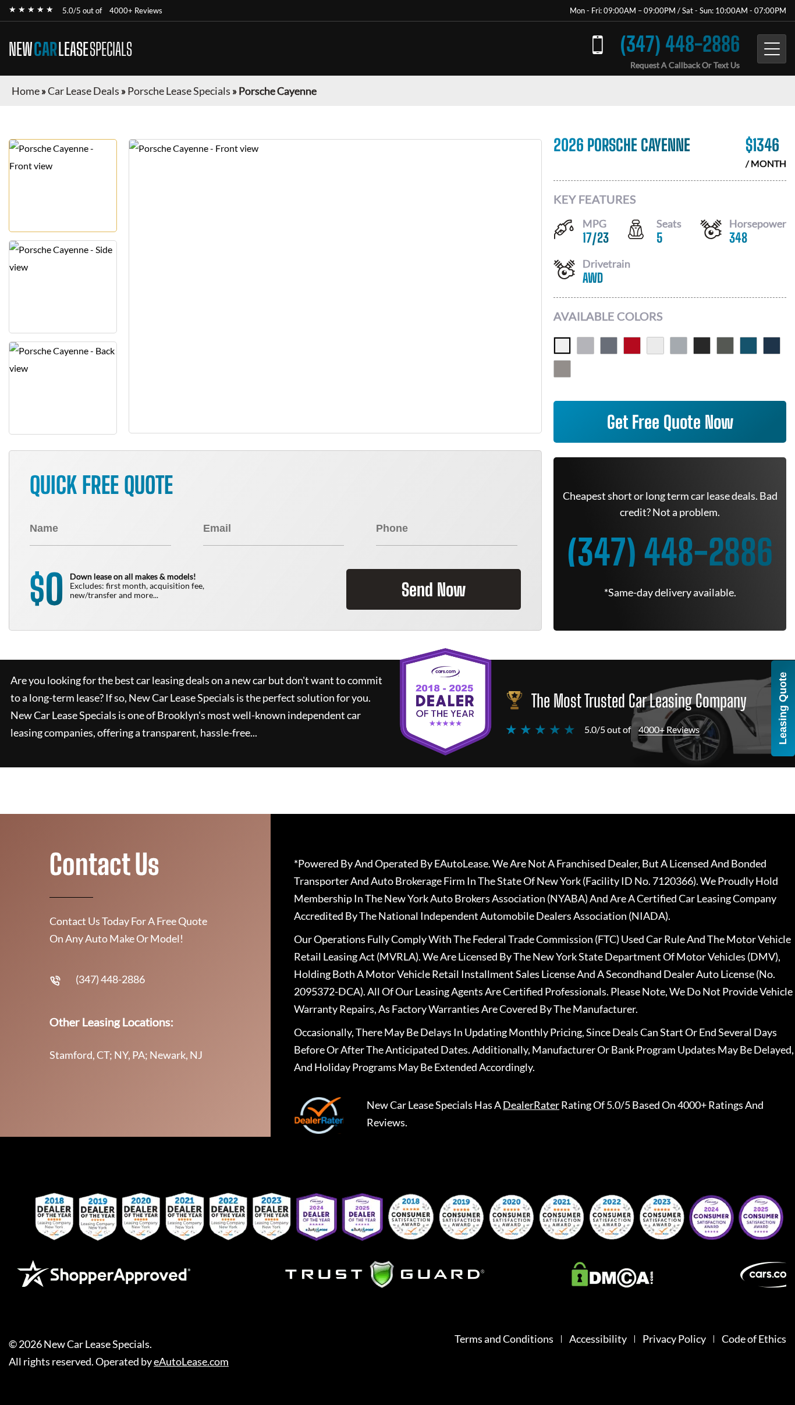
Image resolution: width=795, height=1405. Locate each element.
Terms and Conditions (504, 1339)
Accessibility (598, 1339)
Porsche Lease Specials (178, 90)
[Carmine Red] (632, 345)
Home (26, 90)
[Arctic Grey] (609, 345)
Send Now (434, 589)
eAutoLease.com (191, 1361)
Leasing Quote (783, 708)
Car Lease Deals (83, 90)
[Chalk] (585, 345)
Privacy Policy (674, 1339)
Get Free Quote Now (670, 421)
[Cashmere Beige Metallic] (562, 369)
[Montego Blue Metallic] (748, 345)
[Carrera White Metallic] (655, 345)
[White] (562, 345)
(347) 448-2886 (680, 44)
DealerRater (531, 1104)
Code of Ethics (754, 1339)
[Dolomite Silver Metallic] (678, 345)
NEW (70, 48)
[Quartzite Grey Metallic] (725, 345)
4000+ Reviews (135, 10)
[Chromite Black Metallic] (702, 345)
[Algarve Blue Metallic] (772, 345)
